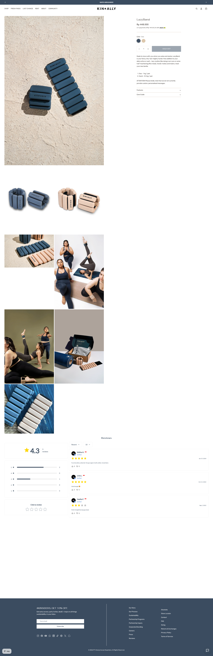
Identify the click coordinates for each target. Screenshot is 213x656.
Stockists (164, 610)
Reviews (132, 638)
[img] (79, 458)
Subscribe (60, 626)
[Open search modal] (196, 8)
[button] (36, 467)
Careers (131, 631)
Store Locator (166, 613)
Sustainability (133, 615)
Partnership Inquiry (135, 623)
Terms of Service (167, 636)
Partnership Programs (136, 619)
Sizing (163, 625)
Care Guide (140, 95)
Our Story (132, 608)
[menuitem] (6, 8)
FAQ (162, 621)
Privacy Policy (166, 633)
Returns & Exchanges (168, 629)
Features (140, 90)
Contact (164, 617)
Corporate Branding (136, 627)
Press (131, 634)
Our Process (133, 612)
